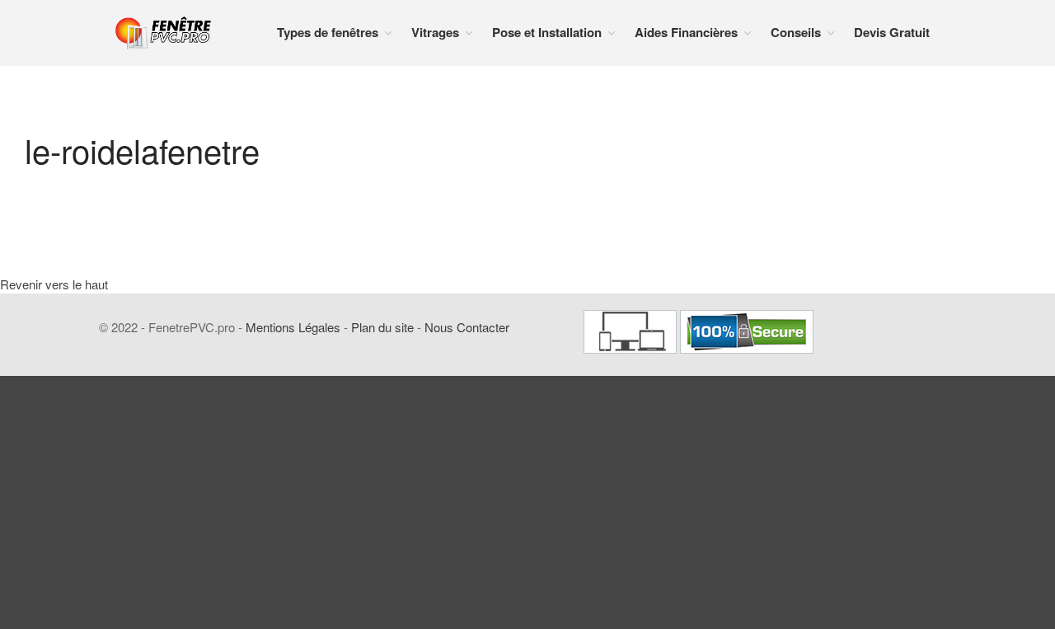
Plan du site (382, 327)
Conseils (796, 32)
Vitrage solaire (918, 461)
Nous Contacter (466, 327)
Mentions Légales (293, 327)
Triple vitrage (915, 408)
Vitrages (435, 32)
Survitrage (909, 435)
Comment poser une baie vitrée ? (956, 587)
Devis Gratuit (892, 32)
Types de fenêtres (327, 32)
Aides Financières (686, 32)
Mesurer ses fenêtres (934, 512)
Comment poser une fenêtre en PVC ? (955, 546)
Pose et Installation (929, 487)
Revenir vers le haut (54, 284)
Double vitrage (918, 381)
